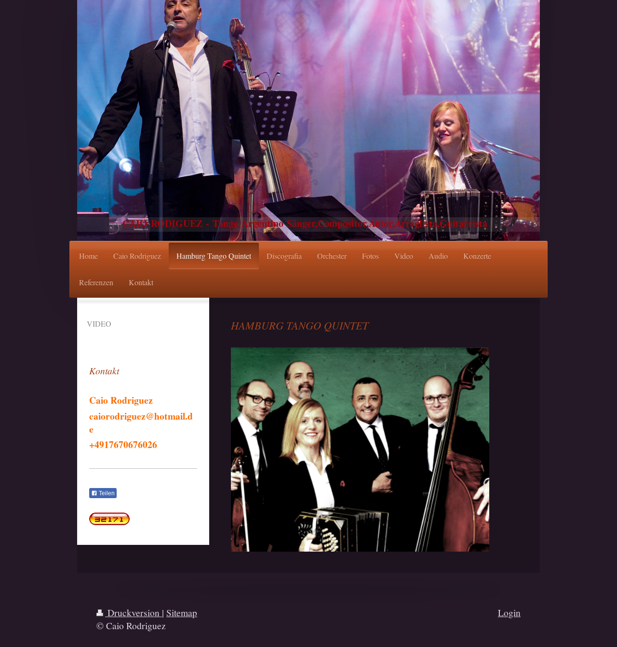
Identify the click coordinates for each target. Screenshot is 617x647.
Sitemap (181, 612)
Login (509, 612)
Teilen (106, 493)
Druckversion (133, 612)
